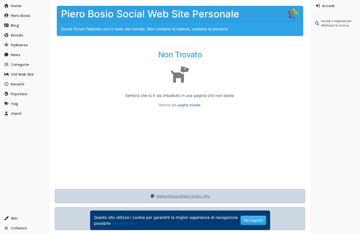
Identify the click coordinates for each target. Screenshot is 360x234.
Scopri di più (123, 223)
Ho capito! (253, 220)
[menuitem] (335, 6)
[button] (24, 218)
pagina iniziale (189, 105)
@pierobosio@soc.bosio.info (183, 196)
